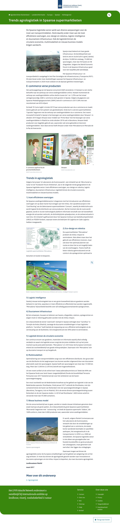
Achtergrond (66, 15)
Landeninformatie (38, 15)
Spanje (57, 15)
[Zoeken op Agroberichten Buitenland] (109, 15)
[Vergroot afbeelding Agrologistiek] (58, 52)
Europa (50, 15)
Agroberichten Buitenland (19, 15)
